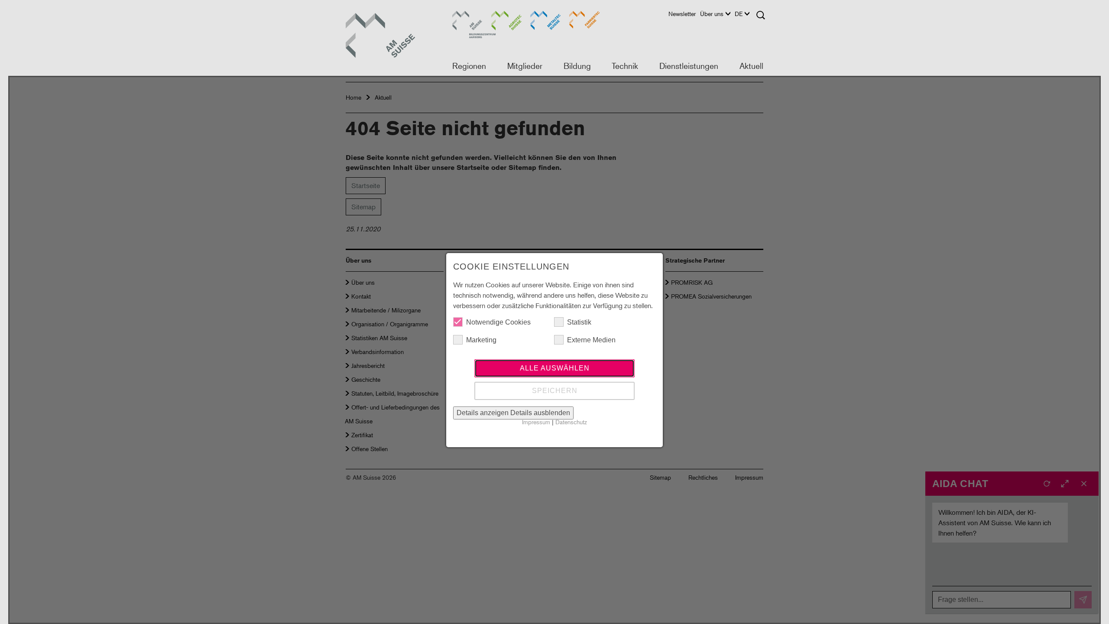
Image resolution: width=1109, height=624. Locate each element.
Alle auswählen (555, 368)
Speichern (554, 390)
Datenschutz (571, 422)
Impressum (536, 422)
